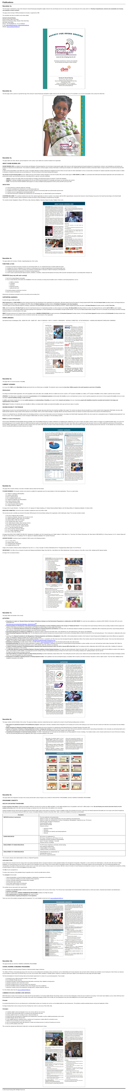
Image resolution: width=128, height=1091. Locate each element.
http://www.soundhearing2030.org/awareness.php (44, 640)
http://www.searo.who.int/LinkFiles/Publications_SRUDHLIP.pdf (20, 624)
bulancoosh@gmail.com (23, 25)
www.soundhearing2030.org (47, 641)
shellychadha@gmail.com (12, 25)
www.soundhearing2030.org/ (13, 26)
